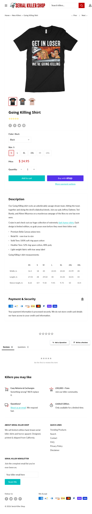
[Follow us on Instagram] (15, 498)
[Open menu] (6, 6)
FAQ (52, 442)
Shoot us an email (18, 407)
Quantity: (13, 169)
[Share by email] (24, 125)
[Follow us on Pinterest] (20, 498)
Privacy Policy (56, 446)
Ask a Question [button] (61, 342)
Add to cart (27, 178)
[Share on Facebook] (10, 125)
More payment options (65, 184)
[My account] (90, 5)
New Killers (16, 15)
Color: (14, 134)
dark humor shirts (66, 222)
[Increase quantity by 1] (34, 169)
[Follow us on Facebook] (6, 498)
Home (7, 15)
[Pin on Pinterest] (14, 125)
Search (53, 434)
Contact (53, 438)
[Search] (82, 5)
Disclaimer (54, 450)
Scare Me (12, 482)
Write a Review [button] (82, 342)
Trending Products (58, 430)
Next (83, 15)
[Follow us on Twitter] (11, 498)
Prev (75, 15)
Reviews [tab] (6, 347)
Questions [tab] (22, 347)
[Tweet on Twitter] (19, 125)
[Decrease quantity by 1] (21, 169)
